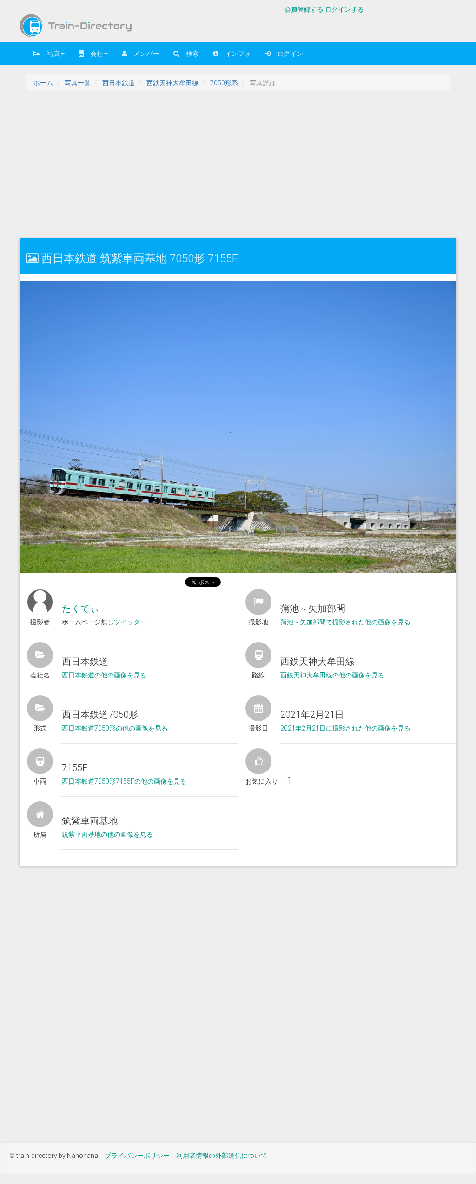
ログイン (287, 53)
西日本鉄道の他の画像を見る (104, 675)
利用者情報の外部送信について (221, 1155)
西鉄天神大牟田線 (172, 83)
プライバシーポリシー (137, 1155)
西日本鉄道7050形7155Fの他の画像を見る (124, 781)
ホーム (43, 83)
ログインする (344, 9)
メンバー (143, 53)
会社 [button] (93, 53)
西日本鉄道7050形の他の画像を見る (115, 728)
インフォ (234, 53)
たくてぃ (80, 608)
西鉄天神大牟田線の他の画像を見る (332, 675)
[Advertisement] (238, 164)
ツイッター (130, 622)
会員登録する (304, 9)
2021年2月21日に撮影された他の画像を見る (345, 728)
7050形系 (224, 83)
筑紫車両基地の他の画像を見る (107, 834)
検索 (189, 53)
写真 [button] (50, 53)
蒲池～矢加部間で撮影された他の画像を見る (345, 622)
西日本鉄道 (118, 83)
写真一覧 (78, 83)
